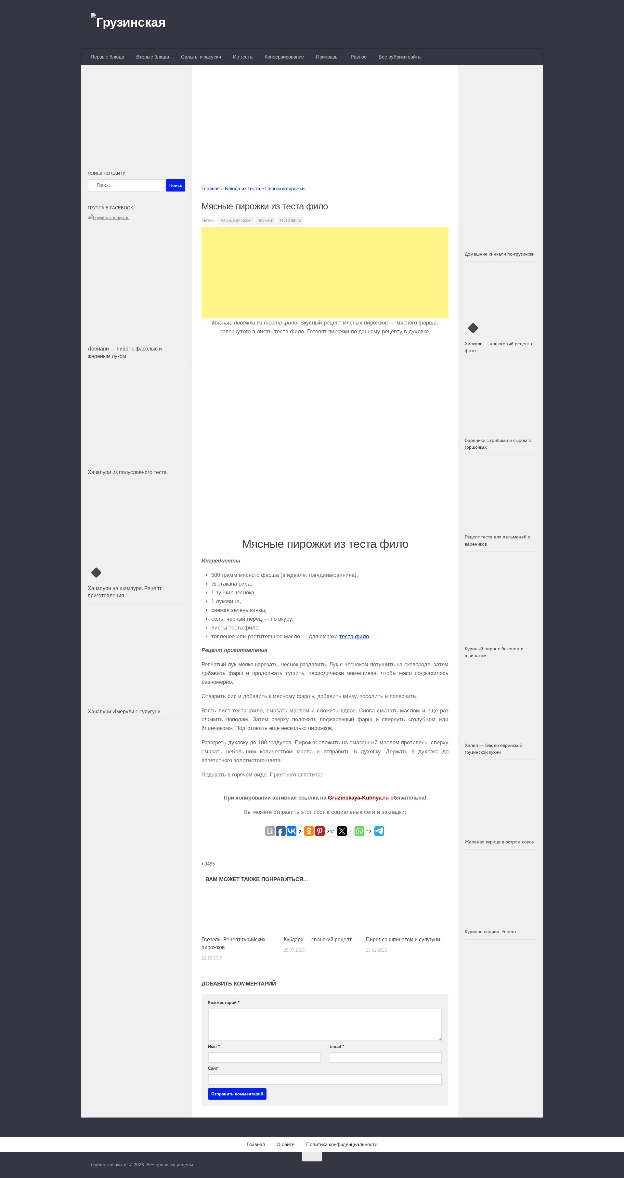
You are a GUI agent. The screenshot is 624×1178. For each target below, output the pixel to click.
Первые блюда (107, 57)
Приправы (327, 57)
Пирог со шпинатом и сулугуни (403, 939)
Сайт (213, 1068)
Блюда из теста (242, 188)
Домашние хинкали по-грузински (500, 254)
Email (337, 1046)
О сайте (285, 1144)
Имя (214, 1046)
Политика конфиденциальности (341, 1144)
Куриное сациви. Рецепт (490, 931)
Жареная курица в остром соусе (499, 841)
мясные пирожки (236, 220)
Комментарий (224, 1002)
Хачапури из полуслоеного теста (127, 472)
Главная (211, 188)
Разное (359, 57)
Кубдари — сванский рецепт (318, 939)
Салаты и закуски (201, 57)
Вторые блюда (152, 57)
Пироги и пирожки (285, 188)
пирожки (265, 220)
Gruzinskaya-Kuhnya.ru (358, 798)
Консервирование (284, 57)
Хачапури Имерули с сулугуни (124, 711)
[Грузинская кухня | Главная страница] (136, 24)
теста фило (354, 636)
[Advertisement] (325, 118)
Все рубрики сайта (400, 57)
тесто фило (290, 220)
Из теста (243, 57)
